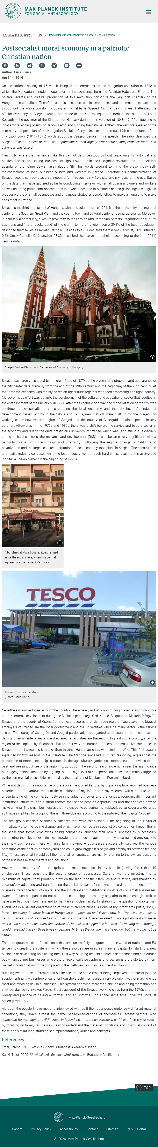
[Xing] (54, 65)
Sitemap (112, 1129)
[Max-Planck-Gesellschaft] (61, 1117)
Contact (92, 1129)
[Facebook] (5, 65)
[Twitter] (42, 65)
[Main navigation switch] (149, 12)
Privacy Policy (41, 1129)
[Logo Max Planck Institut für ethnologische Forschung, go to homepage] (72, 11)
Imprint (17, 1129)
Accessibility (69, 1129)
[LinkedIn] (17, 65)
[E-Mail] (67, 65)
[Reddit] (30, 65)
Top (147, 1088)
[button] (152, 358)
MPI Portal (138, 1129)
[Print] (79, 65)
